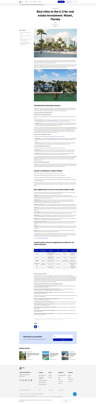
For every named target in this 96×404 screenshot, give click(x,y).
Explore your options (42, 375)
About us (69, 375)
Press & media (70, 379)
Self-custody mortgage (43, 380)
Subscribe (62, 339)
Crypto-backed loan (42, 382)
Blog (20, 4)
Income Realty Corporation (43, 238)
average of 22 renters (71, 127)
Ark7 (37, 238)
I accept (66, 400)
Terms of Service (61, 389)
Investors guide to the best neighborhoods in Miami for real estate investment (25, 43)
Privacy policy (51, 389)
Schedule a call (69, 1)
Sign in (75, 1)
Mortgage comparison (62, 375)
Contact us (70, 381)
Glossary (59, 383)
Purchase (50, 375)
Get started (61, 1)
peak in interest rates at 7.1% (55, 138)
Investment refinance (42, 384)
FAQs (59, 379)
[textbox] (63, 336)
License (40, 389)
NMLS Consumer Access (60, 396)
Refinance (50, 377)
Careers (69, 377)
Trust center (60, 381)
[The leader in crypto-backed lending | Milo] (21, 2)
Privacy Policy (21, 401)
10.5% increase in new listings (53, 119)
